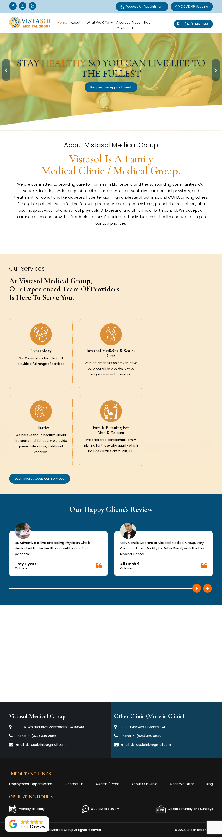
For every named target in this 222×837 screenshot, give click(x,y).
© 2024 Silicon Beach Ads (194, 830)
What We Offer (98, 22)
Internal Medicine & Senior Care (111, 353)
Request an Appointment (154, 76)
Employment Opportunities (31, 784)
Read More (41, 368)
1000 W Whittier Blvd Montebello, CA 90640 (50, 727)
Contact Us (125, 28)
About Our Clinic (144, 784)
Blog (147, 22)
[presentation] (6, 70)
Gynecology (40, 350)
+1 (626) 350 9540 (146, 735)
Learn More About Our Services (39, 478)
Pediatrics (41, 427)
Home (62, 22)
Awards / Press (128, 22)
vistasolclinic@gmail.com (45, 744)
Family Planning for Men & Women (111, 430)
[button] (27, 824)
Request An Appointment (144, 6)
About (75, 22)
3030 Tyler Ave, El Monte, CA (143, 727)
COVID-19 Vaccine (194, 6)
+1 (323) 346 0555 (41, 735)
